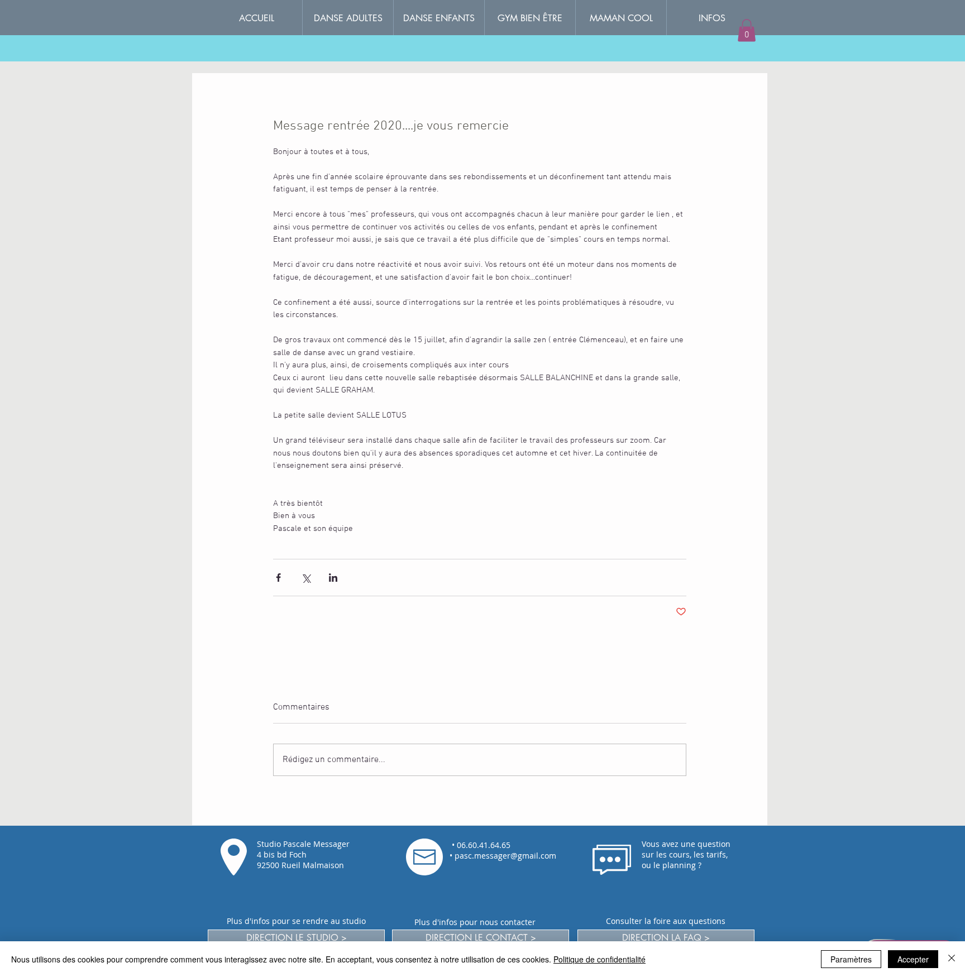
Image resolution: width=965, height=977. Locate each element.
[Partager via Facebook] (278, 577)
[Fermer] (951, 959)
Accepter (913, 959)
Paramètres (851, 959)
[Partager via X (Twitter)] (305, 577)
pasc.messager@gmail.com (505, 855)
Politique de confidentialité (599, 959)
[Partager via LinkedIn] (333, 577)
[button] (711, 18)
